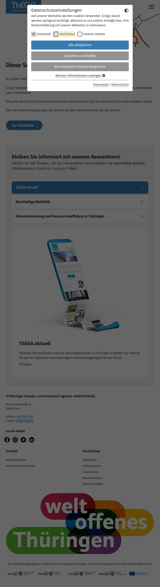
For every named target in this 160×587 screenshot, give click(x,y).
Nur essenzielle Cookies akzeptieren (80, 66)
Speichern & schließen (80, 56)
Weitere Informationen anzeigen (78, 75)
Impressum (101, 84)
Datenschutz (120, 84)
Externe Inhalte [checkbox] (94, 34)
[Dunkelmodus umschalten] (126, 10)
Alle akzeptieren (80, 45)
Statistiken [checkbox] (67, 34)
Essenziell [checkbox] (44, 34)
